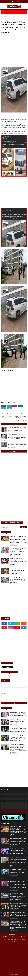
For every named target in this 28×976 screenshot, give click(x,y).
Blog (12, 941)
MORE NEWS (8, 402)
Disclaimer (11, 974)
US (3, 936)
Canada (9, 936)
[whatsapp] (17, 623)
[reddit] (24, 623)
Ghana (23, 939)
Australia (18, 936)
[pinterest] (18, 1)
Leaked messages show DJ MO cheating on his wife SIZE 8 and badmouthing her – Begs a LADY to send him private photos (18, 738)
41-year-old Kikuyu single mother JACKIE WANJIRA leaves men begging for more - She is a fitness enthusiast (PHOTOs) (17, 571)
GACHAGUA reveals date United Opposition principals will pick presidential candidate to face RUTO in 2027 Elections (18, 915)
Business (16, 941)
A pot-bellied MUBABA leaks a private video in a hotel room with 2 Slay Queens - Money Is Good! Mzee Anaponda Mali (18, 580)
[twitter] (13, 1)
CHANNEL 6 (17, 934)
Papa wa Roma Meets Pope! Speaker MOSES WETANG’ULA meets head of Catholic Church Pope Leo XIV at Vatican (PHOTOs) (18, 906)
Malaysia (5, 939)
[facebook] (10, 1)
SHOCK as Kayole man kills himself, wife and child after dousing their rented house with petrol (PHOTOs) (18, 714)
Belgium (13, 936)
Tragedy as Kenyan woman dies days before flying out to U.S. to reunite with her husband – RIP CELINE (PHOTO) (17, 429)
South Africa (10, 939)
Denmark (23, 936)
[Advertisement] (14, 52)
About (7, 972)
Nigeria (15, 939)
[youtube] (17, 627)
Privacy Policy (13, 972)
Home (2, 16)
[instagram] (15, 1)
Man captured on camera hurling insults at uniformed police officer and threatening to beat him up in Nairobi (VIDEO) (17, 872)
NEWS (5, 16)
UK (6, 936)
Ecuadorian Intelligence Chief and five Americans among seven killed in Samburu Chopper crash (18, 721)
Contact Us (17, 974)
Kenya (19, 939)
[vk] (24, 627)
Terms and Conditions (21, 972)
